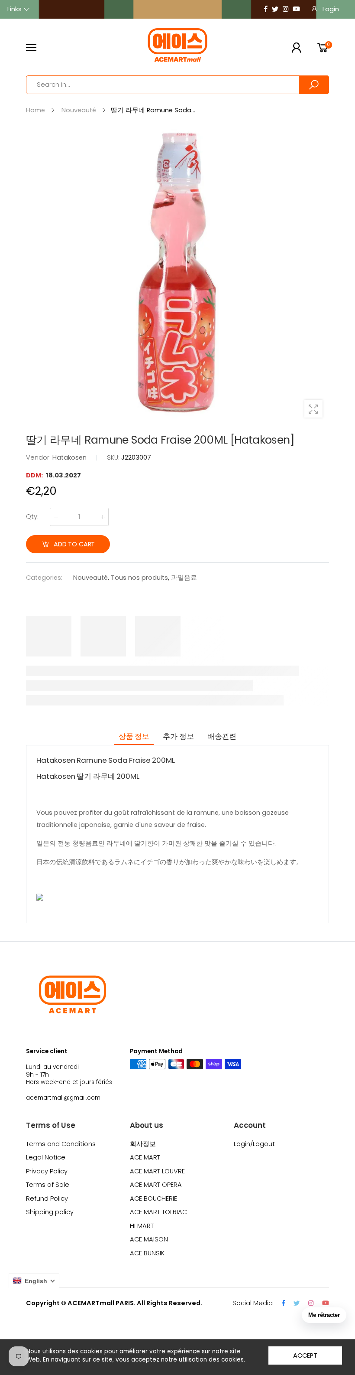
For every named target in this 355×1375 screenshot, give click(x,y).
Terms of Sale (47, 1184)
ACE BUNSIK (147, 1253)
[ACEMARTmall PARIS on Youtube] (296, 9)
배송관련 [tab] (221, 736)
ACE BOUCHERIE (153, 1198)
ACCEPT (305, 1355)
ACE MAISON (149, 1239)
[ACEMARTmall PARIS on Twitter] (275, 9)
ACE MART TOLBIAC (158, 1212)
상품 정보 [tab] (134, 736)
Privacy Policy (47, 1171)
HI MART (142, 1225)
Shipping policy (50, 1212)
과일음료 (184, 577)
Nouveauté (90, 577)
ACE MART (145, 1157)
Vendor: (39, 457)
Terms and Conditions (61, 1144)
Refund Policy (47, 1198)
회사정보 (143, 1144)
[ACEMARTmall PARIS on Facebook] (266, 9)
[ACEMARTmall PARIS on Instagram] (285, 9)
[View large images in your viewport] (313, 409)
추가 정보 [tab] (178, 736)
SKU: (114, 457)
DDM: (35, 475)
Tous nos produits (139, 577)
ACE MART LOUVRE (157, 1171)
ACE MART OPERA (156, 1184)
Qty (32, 517)
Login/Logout (254, 1144)
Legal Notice (45, 1157)
